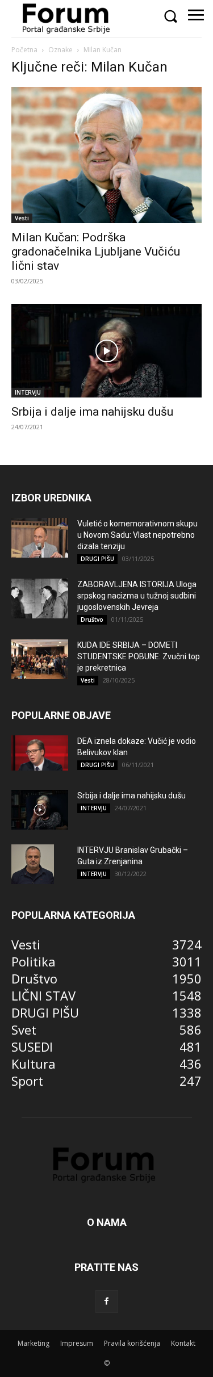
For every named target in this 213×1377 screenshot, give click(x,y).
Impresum (76, 1343)
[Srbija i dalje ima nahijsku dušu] (106, 350)
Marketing (33, 1343)
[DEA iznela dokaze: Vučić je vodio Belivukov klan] (39, 753)
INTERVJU (28, 392)
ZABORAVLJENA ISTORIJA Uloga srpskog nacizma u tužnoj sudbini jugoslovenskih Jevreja (137, 596)
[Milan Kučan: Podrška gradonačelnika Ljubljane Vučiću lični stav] (106, 155)
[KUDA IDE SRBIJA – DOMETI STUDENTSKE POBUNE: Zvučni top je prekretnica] (39, 659)
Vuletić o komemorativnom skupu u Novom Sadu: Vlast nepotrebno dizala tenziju (137, 535)
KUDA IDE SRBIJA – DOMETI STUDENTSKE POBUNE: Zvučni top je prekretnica (138, 656)
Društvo (92, 619)
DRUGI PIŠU (97, 559)
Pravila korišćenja (132, 1343)
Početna (24, 50)
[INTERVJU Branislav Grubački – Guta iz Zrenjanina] (32, 864)
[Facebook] (106, 1301)
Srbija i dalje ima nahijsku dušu (92, 411)
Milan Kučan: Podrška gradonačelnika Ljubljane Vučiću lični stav (95, 252)
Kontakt (183, 1343)
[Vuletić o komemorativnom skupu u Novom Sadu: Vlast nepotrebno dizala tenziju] (39, 538)
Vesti (22, 218)
